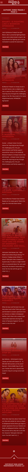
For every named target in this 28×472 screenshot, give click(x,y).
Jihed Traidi (18, 10)
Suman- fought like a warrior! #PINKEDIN (13, 134)
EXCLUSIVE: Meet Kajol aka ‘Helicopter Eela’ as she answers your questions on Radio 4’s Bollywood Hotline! (14, 406)
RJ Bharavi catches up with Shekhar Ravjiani (13, 190)
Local (4, 345)
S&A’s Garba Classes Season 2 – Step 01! (13, 350)
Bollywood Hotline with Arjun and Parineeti (14, 298)
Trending (5, 18)
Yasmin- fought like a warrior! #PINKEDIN (14, 78)
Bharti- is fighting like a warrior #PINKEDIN (13, 24)
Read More (5, 46)
